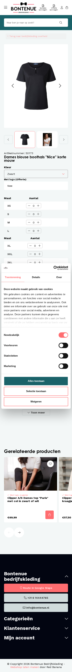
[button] (12, 86)
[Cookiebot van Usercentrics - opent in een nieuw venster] (53, 268)
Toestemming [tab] (13, 277)
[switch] (63, 345)
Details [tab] (36, 277)
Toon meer (38, 412)
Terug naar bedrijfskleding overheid (28, 36)
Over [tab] (59, 277)
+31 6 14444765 (37, 597)
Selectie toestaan (36, 391)
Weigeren (36, 401)
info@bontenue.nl (37, 607)
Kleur (7, 167)
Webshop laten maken (24, 667)
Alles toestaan (36, 381)
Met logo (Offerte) (15, 179)
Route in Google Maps (37, 588)
